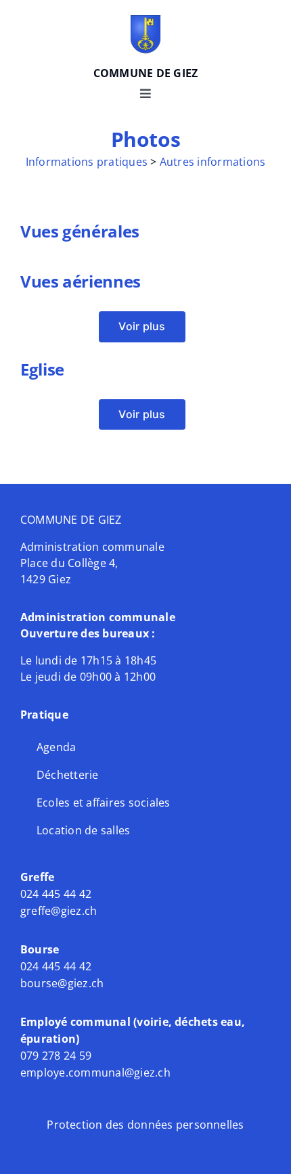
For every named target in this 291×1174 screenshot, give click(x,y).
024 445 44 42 (55, 893)
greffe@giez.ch (58, 910)
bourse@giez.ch (62, 983)
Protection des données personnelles (145, 1124)
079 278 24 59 (57, 1055)
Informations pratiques (87, 161)
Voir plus (141, 326)
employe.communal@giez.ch (95, 1072)
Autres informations (213, 161)
